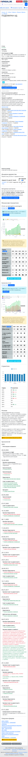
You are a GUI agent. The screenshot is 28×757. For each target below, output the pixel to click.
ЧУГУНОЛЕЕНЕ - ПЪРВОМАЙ (9, 722)
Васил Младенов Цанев (9, 627)
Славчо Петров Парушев (10, 487)
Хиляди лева (5, 208)
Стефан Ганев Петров (9, 491)
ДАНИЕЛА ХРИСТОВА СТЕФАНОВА (12, 563)
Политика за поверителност (19, 749)
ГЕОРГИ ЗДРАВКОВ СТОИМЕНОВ (17, 116)
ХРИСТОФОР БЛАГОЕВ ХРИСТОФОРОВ (16, 110)
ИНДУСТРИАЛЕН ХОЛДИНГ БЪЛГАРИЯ (11, 731)
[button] (13, 254)
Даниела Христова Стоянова (11, 507)
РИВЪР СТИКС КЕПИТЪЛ (7, 733)
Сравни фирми (5, 7)
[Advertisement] (14, 31)
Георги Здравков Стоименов (16, 113)
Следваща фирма (16, 743)
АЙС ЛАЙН (4, 730)
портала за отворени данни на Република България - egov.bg (16, 753)
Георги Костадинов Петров (10, 482)
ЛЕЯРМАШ (4, 724)
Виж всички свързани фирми (9, 739)
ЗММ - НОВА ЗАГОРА (7, 728)
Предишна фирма (7, 743)
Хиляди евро (11, 208)
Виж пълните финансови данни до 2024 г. (12, 437)
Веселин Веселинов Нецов (19, 135)
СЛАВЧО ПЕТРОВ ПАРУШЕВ (10, 533)
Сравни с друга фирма (14, 278)
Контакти (14, 751)
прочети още (5, 107)
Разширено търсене (17, 7)
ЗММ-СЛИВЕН (5, 721)
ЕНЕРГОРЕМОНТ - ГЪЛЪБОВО (9, 737)
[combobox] (13, 4)
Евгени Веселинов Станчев (10, 573)
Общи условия (6, 749)
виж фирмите (19, 84)
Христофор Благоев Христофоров (12, 478)
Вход (26, 1)
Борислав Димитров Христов (11, 604)
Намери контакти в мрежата (10, 87)
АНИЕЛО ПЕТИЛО (8, 689)
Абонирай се (19, 1)
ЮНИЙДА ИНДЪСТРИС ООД (11, 565)
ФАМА (3, 736)
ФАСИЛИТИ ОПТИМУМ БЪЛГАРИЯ (10, 734)
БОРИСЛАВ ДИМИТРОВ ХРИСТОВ (12, 600)
